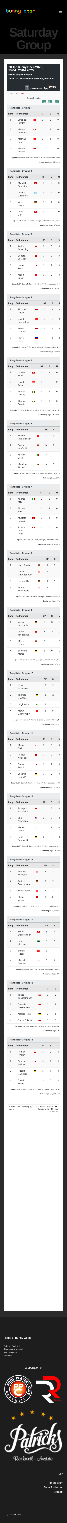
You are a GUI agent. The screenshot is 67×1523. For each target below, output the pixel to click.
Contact (58, 1491)
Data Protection (53, 1487)
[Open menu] (60, 11)
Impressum (56, 1482)
